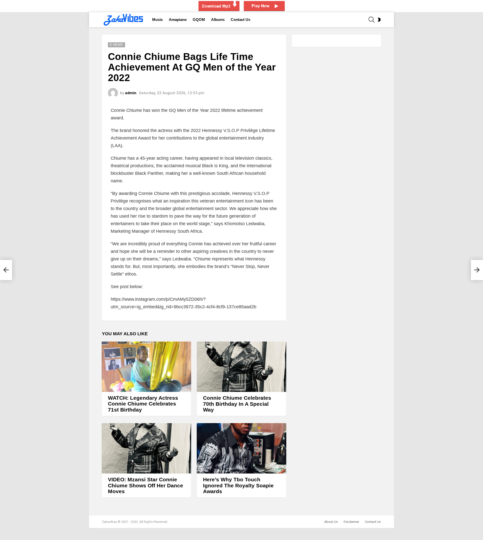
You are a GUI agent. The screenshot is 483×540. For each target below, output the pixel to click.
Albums (218, 19)
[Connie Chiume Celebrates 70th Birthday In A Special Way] (241, 367)
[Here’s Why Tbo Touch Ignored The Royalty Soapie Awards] (241, 448)
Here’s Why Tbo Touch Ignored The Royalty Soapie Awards (238, 485)
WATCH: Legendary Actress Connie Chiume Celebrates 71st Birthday (143, 404)
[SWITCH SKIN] (379, 20)
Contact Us (240, 19)
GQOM (199, 19)
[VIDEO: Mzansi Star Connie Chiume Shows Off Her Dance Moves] (146, 448)
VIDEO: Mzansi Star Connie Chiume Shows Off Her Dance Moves (145, 485)
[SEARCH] (372, 20)
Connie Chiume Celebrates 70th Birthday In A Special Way (237, 404)
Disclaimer (351, 522)
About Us (331, 522)
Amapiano (178, 19)
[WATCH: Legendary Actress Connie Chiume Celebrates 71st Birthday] (146, 367)
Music (157, 19)
